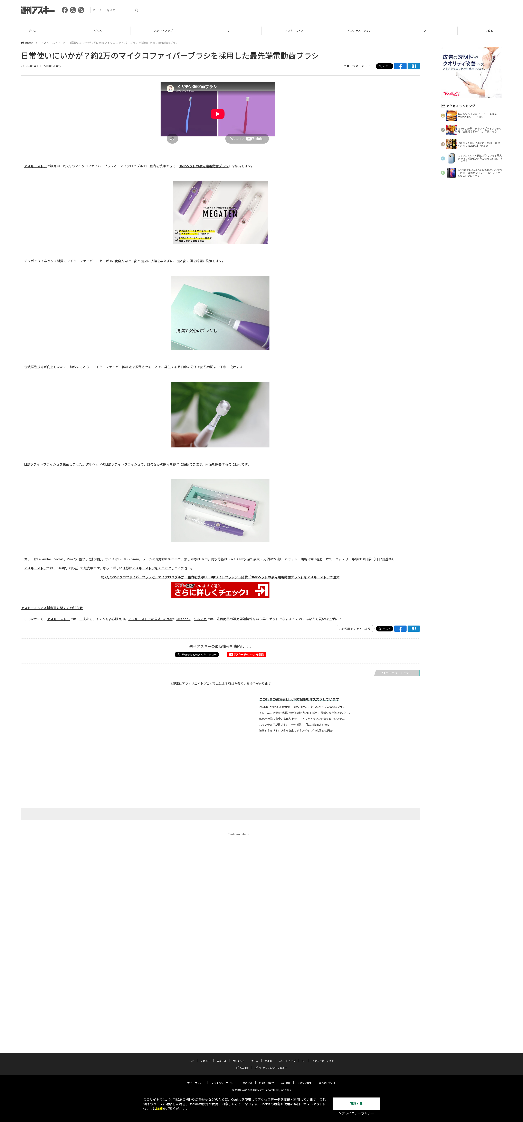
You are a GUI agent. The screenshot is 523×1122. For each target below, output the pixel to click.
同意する (356, 1104)
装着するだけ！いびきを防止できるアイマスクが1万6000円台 (296, 730)
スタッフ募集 (304, 1082)
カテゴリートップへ (399, 673)
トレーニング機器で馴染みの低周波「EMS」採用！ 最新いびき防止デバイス (304, 712)
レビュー (425, 30)
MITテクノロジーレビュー (273, 1067)
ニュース (490, 30)
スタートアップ (98, 30)
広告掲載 (285, 1082)
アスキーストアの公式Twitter (150, 618)
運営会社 (247, 1082)
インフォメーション (294, 30)
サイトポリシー (196, 1082)
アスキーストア (229, 30)
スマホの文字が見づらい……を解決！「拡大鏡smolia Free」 (295, 724)
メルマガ (200, 618)
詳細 (159, 1109)
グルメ (33, 30)
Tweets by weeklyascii (238, 833)
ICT (163, 30)
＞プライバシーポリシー (356, 1113)
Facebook (183, 618)
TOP (359, 30)
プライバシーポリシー (223, 1082)
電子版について (327, 1082)
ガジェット (238, 1060)
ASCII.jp (244, 1067)
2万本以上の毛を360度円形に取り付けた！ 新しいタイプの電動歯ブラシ (302, 706)
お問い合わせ (266, 1082)
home (29, 43)
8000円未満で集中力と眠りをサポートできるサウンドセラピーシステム (302, 718)
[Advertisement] (427, 11)
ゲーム (254, 1060)
